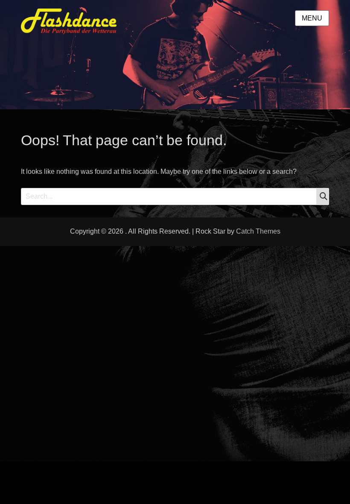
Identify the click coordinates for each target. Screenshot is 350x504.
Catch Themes (258, 231)
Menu (312, 18)
